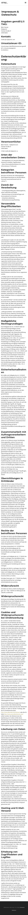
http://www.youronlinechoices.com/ (13, 714)
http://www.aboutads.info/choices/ (10, 712)
